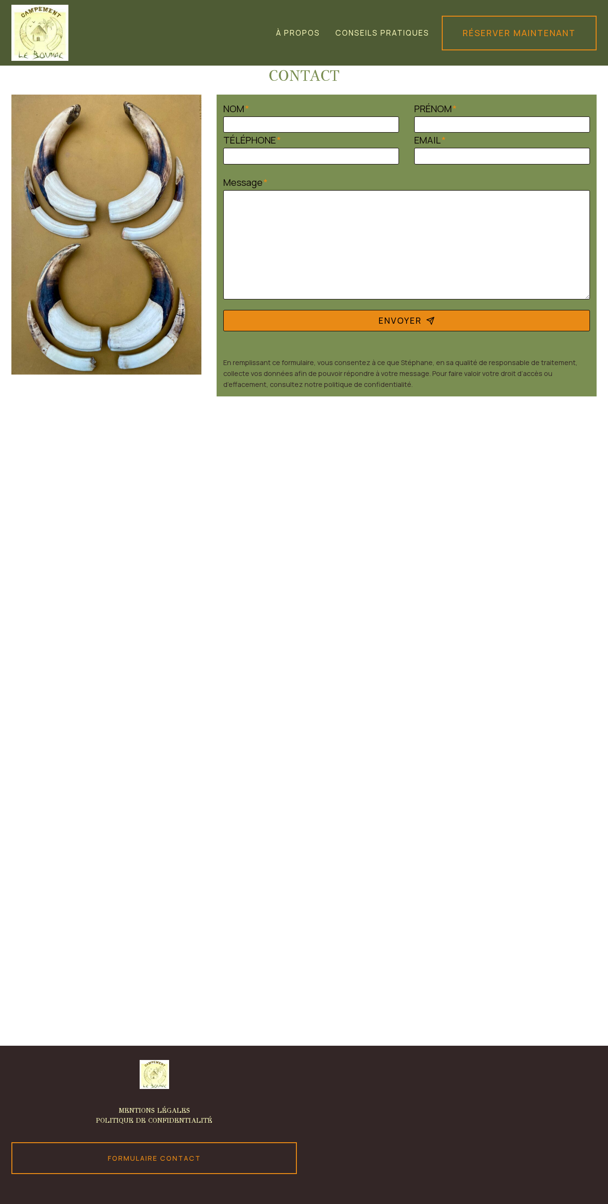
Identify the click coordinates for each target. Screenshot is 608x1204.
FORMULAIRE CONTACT (154, 1158)
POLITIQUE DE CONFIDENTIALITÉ (154, 1120)
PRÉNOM (435, 108)
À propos (298, 33)
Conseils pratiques (382, 33)
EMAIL (430, 140)
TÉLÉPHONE (252, 140)
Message (245, 182)
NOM (236, 108)
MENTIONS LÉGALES (154, 1110)
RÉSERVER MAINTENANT (519, 33)
